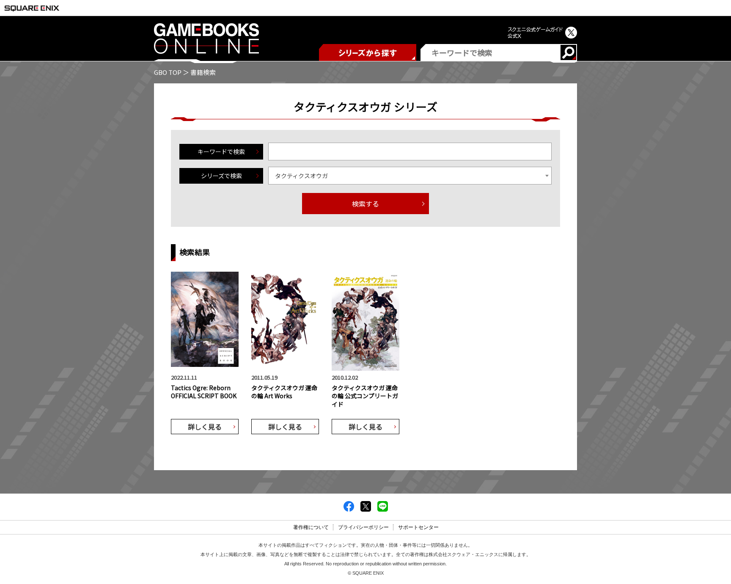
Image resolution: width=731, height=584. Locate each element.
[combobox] (410, 176)
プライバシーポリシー (363, 527)
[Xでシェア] (365, 509)
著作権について (311, 527)
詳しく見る (205, 426)
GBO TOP (167, 72)
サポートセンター (418, 527)
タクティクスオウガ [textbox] (301, 175)
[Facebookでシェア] (349, 509)
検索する (365, 203)
